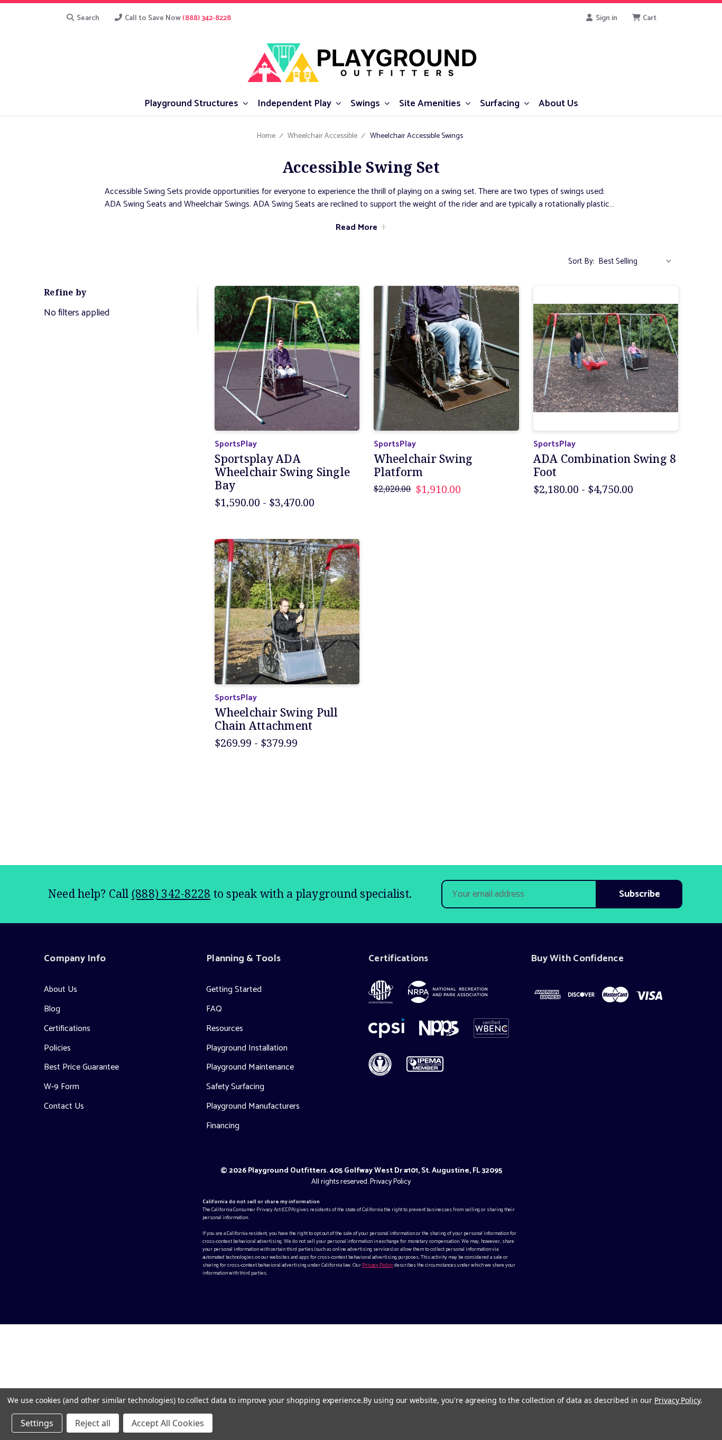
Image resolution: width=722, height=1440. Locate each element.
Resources (224, 1028)
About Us (60, 989)
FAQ (214, 1009)
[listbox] (637, 262)
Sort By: (581, 261)
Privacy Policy (390, 1182)
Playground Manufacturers (253, 1106)
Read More (356, 227)
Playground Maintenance (250, 1067)
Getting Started (234, 989)
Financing (222, 1126)
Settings (37, 1423)
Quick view (287, 358)
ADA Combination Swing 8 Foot (605, 465)
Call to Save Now (177, 18)
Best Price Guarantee (81, 1067)
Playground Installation (247, 1048)
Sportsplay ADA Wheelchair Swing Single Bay (282, 472)
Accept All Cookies (168, 1423)
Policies (57, 1048)
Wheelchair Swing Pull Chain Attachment (276, 719)
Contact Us (64, 1106)
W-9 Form (61, 1087)
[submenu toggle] (245, 103)
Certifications (67, 1028)
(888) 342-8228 (171, 893)
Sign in (605, 18)
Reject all (92, 1423)
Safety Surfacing (235, 1087)
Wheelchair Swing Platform (423, 465)
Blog (52, 1009)
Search (87, 18)
